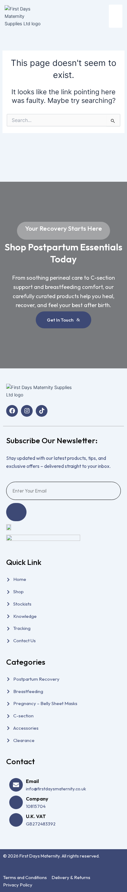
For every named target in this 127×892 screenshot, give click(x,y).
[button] (116, 16)
